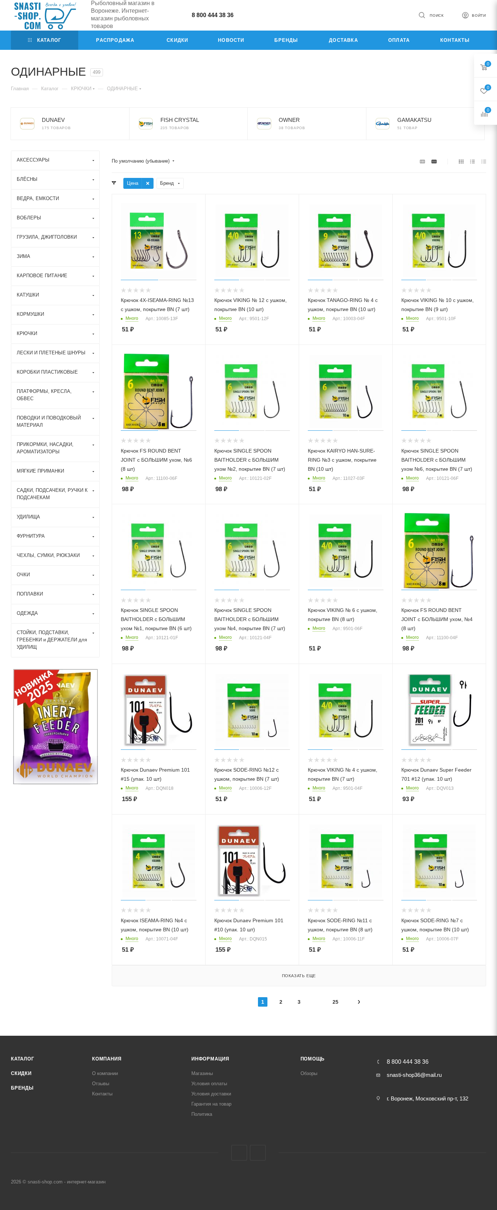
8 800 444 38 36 (213, 15)
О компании (105, 1073)
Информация (210, 1059)
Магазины (202, 1073)
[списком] (472, 161)
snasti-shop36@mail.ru (414, 1075)
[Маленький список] (422, 161)
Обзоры (309, 1073)
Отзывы (100, 1083)
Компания (106, 1059)
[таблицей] (484, 161)
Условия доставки (211, 1093)
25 (335, 1002)
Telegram (239, 1153)
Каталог (22, 1059)
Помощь (313, 1059)
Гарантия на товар (211, 1104)
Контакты (102, 1093)
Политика (201, 1114)
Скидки (21, 1073)
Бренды (22, 1088)
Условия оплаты (209, 1083)
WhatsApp (258, 1153)
